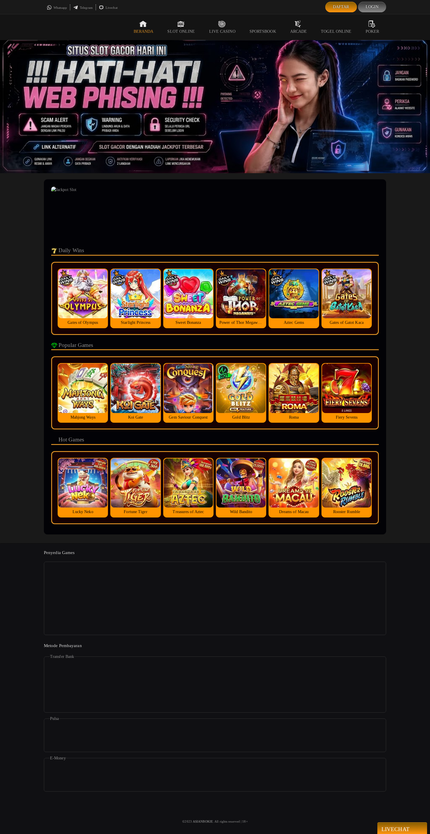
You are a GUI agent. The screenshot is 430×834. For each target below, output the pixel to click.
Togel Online (336, 31)
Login (372, 7)
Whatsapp (60, 7)
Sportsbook (263, 31)
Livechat (111, 7)
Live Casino (222, 31)
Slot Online (181, 31)
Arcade (298, 31)
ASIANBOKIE (203, 821)
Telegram (86, 7)
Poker (372, 31)
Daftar (341, 7)
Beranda (144, 31)
